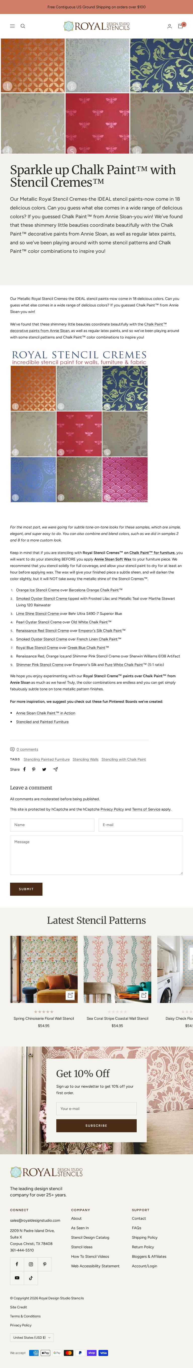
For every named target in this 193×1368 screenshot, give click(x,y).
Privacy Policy (112, 809)
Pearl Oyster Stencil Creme (39, 622)
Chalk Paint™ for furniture (151, 552)
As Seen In (80, 1228)
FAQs (136, 1228)
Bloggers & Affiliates (149, 1256)
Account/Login (144, 1266)
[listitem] (24, 769)
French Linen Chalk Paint (97, 639)
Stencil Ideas (81, 1247)
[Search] (23, 26)
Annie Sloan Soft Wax (112, 559)
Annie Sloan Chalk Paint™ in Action (45, 713)
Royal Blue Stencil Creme (37, 647)
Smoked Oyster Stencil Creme (42, 598)
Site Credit (18, 1307)
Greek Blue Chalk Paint (86, 647)
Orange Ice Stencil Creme (37, 590)
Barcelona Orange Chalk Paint (94, 590)
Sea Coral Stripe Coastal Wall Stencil (117, 1018)
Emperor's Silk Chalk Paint (100, 630)
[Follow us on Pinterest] (45, 1264)
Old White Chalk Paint (89, 622)
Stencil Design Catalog (90, 1237)
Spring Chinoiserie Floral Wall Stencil (44, 1018)
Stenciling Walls (86, 759)
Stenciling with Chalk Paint (124, 759)
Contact (139, 1218)
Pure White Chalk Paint (124, 664)
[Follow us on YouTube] (17, 1278)
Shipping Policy (145, 1237)
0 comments (27, 749)
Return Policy (143, 1247)
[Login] (169, 26)
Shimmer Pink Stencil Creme (40, 664)
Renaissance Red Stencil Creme (42, 630)
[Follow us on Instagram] (31, 1264)
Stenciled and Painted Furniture (42, 722)
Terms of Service (146, 809)
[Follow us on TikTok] (31, 1278)
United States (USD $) (29, 1337)
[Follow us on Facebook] (17, 1264)
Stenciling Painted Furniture (47, 759)
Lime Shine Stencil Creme (38, 613)
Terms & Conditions (25, 1316)
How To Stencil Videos (90, 1256)
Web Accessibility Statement (95, 1266)
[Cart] (180, 26)
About (76, 1218)
